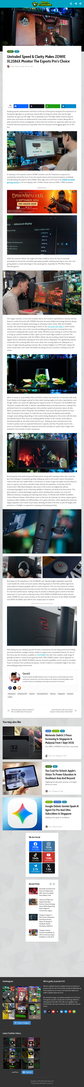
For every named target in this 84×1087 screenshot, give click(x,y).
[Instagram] (49, 1011)
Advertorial (11, 694)
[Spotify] (74, 1011)
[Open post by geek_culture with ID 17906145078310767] (22, 994)
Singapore (61, 694)
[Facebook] (10, 688)
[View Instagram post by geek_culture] (13, 1001)
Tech (17, 51)
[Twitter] (14, 688)
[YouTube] (53, 1011)
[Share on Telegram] (68, 106)
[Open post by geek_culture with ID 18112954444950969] (35, 994)
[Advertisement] (45, 86)
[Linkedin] (61, 1011)
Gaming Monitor (42, 694)
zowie (10, 697)
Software (57, 802)
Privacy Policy (35, 1083)
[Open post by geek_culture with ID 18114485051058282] (35, 1011)
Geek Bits (55, 731)
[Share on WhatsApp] (52, 106)
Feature (10, 51)
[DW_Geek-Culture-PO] (42, 201)
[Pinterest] (70, 1011)
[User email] (19, 688)
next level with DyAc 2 (56, 327)
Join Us (51, 1083)
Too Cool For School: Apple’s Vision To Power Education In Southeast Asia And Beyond (60, 774)
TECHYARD (41, 655)
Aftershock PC (22, 694)
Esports (32, 694)
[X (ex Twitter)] (57, 1011)
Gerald (12, 66)
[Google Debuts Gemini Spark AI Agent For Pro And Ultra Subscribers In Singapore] (22, 813)
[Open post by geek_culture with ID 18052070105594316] (9, 994)
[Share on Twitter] (36, 106)
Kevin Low (51, 756)
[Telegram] (65, 1011)
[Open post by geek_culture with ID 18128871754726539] (9, 1011)
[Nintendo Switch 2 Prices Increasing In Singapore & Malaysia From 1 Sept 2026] (22, 742)
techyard (70, 694)
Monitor (52, 694)
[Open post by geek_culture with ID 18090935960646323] (22, 1011)
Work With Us (44, 1083)
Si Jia (49, 791)
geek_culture (8, 988)
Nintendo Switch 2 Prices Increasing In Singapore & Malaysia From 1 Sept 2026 (59, 738)
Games (48, 731)
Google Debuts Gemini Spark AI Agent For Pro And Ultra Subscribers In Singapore (62, 809)
